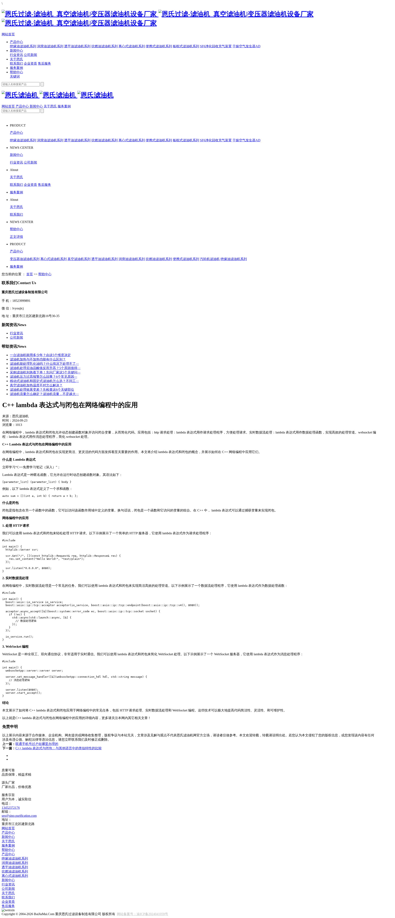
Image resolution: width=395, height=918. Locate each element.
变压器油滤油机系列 (25, 259)
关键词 (15, 76)
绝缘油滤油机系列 (23, 46)
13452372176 (11, 807)
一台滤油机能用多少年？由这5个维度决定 (40, 355)
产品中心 (16, 42)
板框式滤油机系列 (186, 46)
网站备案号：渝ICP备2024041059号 (142, 914)
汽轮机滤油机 (210, 259)
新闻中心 (16, 50)
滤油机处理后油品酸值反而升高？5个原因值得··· (45, 368)
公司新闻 (30, 55)
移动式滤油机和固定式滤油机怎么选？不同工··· (44, 381)
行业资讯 (16, 55)
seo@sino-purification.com (19, 815)
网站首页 (8, 34)
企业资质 (30, 63)
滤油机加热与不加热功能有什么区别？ (38, 359)
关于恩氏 (16, 59)
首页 (29, 274)
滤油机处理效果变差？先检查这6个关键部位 (42, 389)
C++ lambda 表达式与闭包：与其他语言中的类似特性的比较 (58, 748)
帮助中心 (16, 72)
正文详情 (16, 236)
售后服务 (44, 63)
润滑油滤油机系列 (50, 46)
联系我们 (16, 63)
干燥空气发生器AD (246, 46)
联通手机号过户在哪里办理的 (36, 744)
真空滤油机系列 (79, 259)
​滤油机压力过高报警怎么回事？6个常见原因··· (43, 376)
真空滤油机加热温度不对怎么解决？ (36, 385)
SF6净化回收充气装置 (216, 46)
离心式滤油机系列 (131, 46)
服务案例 (16, 68)
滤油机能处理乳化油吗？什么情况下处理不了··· (44, 363)
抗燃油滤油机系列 (104, 46)
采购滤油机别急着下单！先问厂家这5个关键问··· (45, 372)
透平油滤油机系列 (77, 46)
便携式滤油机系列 (159, 46)
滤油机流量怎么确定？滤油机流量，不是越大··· (44, 394)
